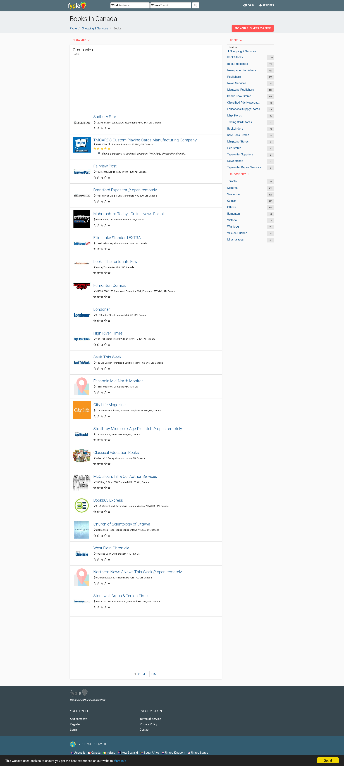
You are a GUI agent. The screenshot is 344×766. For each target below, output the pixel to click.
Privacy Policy (149, 724)
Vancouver (233, 194)
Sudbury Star (104, 116)
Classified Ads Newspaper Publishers (244, 102)
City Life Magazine (109, 404)
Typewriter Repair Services (244, 167)
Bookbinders (235, 128)
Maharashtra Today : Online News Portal (128, 213)
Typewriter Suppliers (240, 154)
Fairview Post (105, 166)
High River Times (108, 333)
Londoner (101, 309)
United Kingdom (174, 752)
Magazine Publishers (240, 89)
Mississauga (235, 239)
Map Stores (234, 115)
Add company (78, 719)
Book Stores (235, 57)
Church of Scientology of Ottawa (121, 524)
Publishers (234, 76)
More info (120, 760)
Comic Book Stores (239, 96)
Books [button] (234, 40)
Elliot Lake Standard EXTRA (117, 237)
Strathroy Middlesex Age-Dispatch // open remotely (137, 428)
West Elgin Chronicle (111, 548)
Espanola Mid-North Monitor (118, 381)
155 (153, 674)
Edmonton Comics (109, 285)
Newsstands (235, 161)
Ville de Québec (237, 233)
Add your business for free (253, 28)
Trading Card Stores (239, 122)
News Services (236, 83)
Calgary (231, 200)
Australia (79, 752)
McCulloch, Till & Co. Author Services (125, 476)
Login (73, 729)
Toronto (232, 181)
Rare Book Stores (238, 135)
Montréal (232, 188)
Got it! (328, 760)
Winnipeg (233, 226)
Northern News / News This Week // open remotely (137, 571)
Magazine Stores (238, 141)
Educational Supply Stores (243, 109)
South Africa (151, 752)
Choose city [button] (238, 174)
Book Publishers (237, 64)
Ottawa (231, 207)
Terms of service (150, 719)
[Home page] (77, 5)
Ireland (110, 752)
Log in (250, 5)
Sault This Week (107, 357)
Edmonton (233, 213)
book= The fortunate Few (115, 261)
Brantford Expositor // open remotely (125, 190)
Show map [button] (79, 40)
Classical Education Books (116, 452)
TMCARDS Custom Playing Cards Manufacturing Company (145, 140)
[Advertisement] (138, 84)
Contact (144, 729)
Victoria (232, 220)
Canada (96, 752)
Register (268, 5)
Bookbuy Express (108, 500)
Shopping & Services (243, 51)
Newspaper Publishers (241, 70)
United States (199, 752)
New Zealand (129, 752)
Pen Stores (234, 148)
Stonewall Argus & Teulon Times (121, 595)
